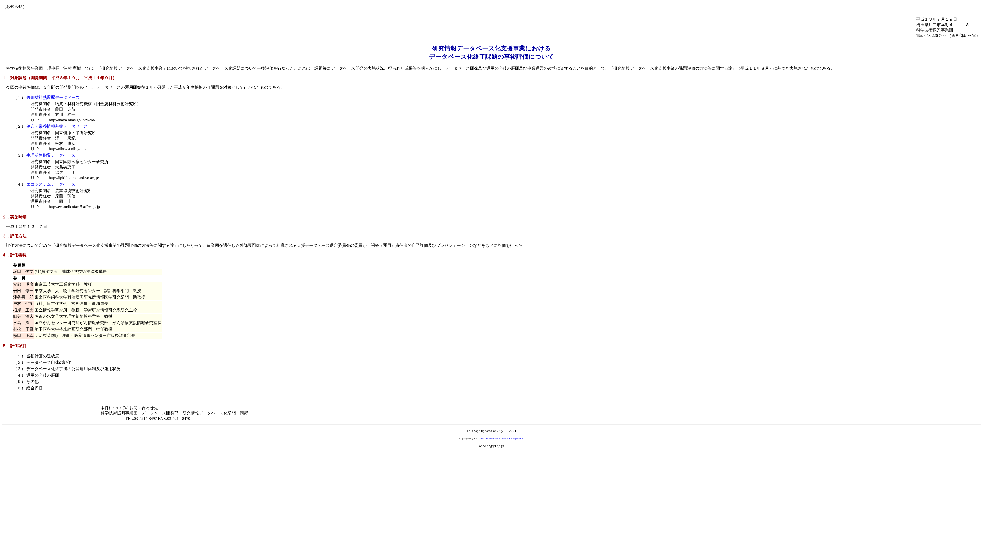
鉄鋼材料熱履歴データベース (53, 97)
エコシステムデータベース (51, 184)
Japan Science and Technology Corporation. (501, 438)
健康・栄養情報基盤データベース (57, 126)
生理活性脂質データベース (51, 155)
